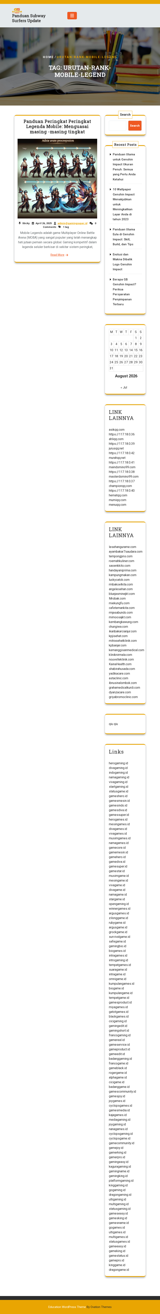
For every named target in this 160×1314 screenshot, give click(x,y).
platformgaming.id (121, 1180)
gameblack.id (118, 1068)
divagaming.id (118, 768)
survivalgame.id (119, 937)
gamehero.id (117, 857)
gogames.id (117, 1227)
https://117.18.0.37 (122, 481)
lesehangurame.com (122, 547)
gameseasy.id (118, 1213)
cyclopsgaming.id (121, 1134)
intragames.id (118, 955)
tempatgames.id (120, 965)
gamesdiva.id (118, 810)
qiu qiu (113, 724)
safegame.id (117, 941)
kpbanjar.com (117, 645)
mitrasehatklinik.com (123, 641)
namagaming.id (119, 777)
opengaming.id (119, 904)
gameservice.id (119, 1044)
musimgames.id (120, 838)
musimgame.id (119, 876)
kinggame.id (117, 1265)
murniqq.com (117, 500)
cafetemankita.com (122, 608)
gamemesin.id (118, 852)
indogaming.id (118, 772)
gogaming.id (117, 1190)
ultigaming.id (117, 1199)
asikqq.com (116, 429)
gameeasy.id (117, 1246)
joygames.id (117, 1101)
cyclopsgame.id (119, 1138)
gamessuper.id (119, 815)
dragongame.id (119, 1270)
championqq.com (120, 486)
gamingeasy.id (118, 1162)
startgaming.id (118, 787)
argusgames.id (119, 913)
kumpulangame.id (120, 993)
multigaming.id (119, 1204)
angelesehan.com (121, 589)
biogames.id (117, 951)
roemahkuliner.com (121, 561)
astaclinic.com (118, 678)
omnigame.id (117, 979)
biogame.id (116, 988)
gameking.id (117, 1251)
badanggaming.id (120, 1059)
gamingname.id (119, 1171)
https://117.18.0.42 (122, 453)
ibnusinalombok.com (123, 683)
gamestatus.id (118, 1256)
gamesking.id (118, 1218)
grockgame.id (118, 932)
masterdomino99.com (124, 476)
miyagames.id (118, 1007)
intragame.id (117, 974)
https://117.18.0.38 (122, 472)
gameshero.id (118, 796)
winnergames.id (119, 908)
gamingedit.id (118, 1026)
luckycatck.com (119, 580)
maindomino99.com (122, 467)
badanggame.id (119, 1087)
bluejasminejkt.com (122, 594)
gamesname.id (119, 1223)
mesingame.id (118, 880)
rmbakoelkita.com (121, 584)
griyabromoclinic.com (123, 697)
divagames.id (118, 829)
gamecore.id (117, 847)
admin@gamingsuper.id (72, 223)
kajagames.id (118, 1115)
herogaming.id (118, 763)
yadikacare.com (119, 673)
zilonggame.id (118, 918)
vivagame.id (117, 885)
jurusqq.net (116, 448)
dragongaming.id (120, 1195)
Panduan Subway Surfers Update (29, 18)
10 (111, 350)
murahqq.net (117, 458)
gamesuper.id (118, 866)
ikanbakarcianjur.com (123, 631)
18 (116, 356)
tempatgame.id (119, 998)
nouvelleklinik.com (121, 659)
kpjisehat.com (118, 636)
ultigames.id (117, 1232)
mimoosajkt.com (120, 617)
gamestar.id (117, 871)
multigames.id (118, 1237)
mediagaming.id (119, 1120)
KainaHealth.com (120, 664)
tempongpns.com (120, 556)
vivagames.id (118, 833)
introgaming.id (118, 960)
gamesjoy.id (117, 1096)
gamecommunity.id (121, 1143)
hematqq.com (118, 495)
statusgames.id (119, 1241)
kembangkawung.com (123, 622)
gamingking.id (118, 1176)
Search (125, 114)
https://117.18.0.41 (122, 462)
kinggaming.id (118, 1185)
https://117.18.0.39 (122, 444)
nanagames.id (118, 1129)
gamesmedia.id (119, 1110)
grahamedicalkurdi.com (124, 687)
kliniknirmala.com (120, 655)
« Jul (124, 387)
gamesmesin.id (119, 801)
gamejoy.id (116, 1148)
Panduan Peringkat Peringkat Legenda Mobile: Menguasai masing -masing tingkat (57, 126)
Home (48, 57)
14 (131, 350)
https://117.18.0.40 (122, 490)
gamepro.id (116, 1260)
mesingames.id (119, 824)
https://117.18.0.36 (122, 434)
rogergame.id (118, 1073)
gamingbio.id (117, 946)
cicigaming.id (118, 1021)
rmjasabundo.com (121, 612)
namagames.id (119, 843)
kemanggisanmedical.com (126, 650)
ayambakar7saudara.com (125, 551)
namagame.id (118, 894)
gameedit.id (117, 1054)
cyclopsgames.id (120, 1105)
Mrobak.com (117, 598)
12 (121, 350)
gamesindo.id (118, 805)
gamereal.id (117, 1040)
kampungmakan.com (122, 575)
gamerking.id (117, 1152)
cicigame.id (116, 1082)
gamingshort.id (119, 1030)
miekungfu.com (119, 603)
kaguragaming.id (120, 1166)
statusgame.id (118, 791)
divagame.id (117, 890)
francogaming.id (120, 1035)
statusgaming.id (120, 1209)
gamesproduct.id (120, 1002)
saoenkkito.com (119, 565)
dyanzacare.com (120, 692)
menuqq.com (117, 505)
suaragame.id (118, 969)
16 (140, 350)
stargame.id (117, 899)
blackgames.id (119, 1016)
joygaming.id (117, 1124)
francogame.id (118, 1063)
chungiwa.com (118, 626)
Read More (57, 255)
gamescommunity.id (122, 1091)
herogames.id (118, 819)
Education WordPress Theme (80, 1307)
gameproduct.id (119, 1049)
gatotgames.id (118, 1012)
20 (126, 356)
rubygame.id (117, 923)
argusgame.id (118, 927)
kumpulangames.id (121, 984)
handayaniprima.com (122, 570)
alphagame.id (118, 1077)
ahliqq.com (116, 439)
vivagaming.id (118, 782)
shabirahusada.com (122, 669)
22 (136, 356)
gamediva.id (117, 862)
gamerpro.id (117, 1157)
